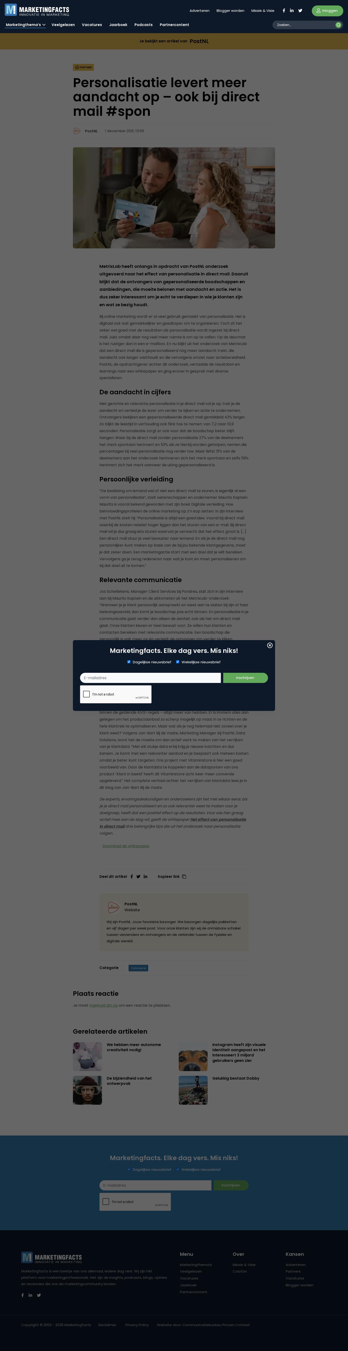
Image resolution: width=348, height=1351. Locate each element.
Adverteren (200, 10)
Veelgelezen (63, 24)
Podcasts (143, 24)
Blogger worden (230, 10)
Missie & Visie (262, 10)
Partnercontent (174, 24)
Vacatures (92, 24)
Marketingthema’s (23, 24)
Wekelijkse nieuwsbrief (201, 662)
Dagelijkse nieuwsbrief (152, 662)
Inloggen (329, 10)
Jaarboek (118, 24)
